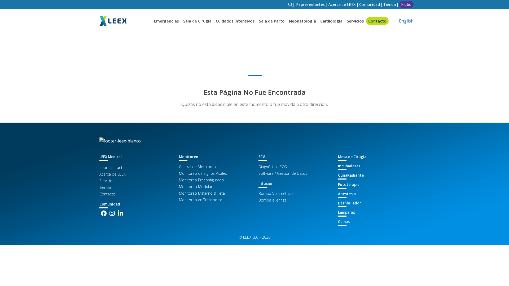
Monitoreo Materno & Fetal (202, 193)
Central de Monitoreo (197, 166)
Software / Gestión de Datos (282, 173)
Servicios (106, 180)
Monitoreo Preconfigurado (201, 179)
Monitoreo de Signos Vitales (203, 173)
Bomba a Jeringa (272, 200)
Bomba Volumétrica (275, 193)
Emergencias (166, 21)
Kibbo (406, 4)
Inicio (103, 41)
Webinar (368, 17)
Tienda (389, 4)
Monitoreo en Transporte (200, 199)
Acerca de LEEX (112, 174)
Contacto (107, 193)
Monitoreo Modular (195, 186)
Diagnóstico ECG (272, 166)
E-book (367, 8)
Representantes (112, 167)
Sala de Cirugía (197, 21)
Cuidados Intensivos (235, 21)
